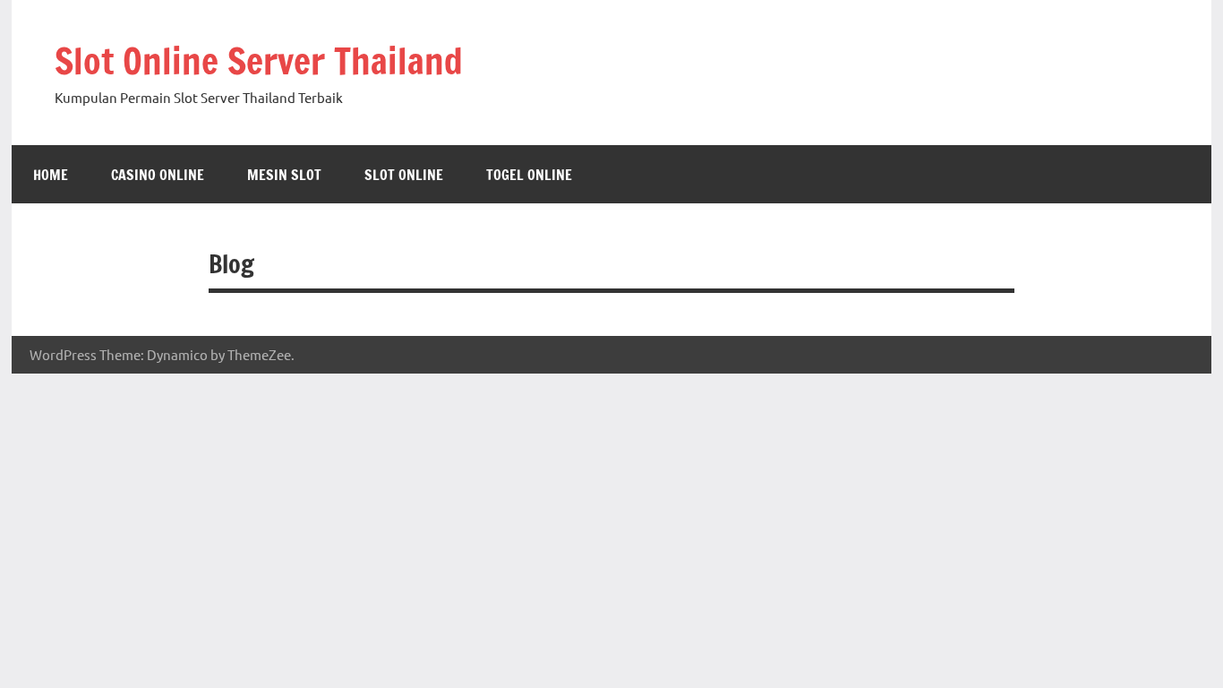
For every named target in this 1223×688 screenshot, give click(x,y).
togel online (529, 175)
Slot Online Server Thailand (259, 60)
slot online (403, 175)
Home (50, 175)
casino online (157, 175)
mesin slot (284, 175)
